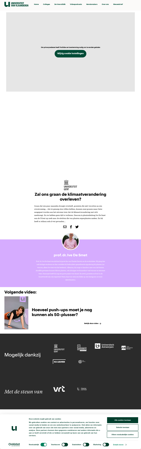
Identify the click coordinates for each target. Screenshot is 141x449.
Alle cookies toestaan (122, 420)
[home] (16, 4)
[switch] (65, 444)
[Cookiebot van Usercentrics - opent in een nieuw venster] (14, 444)
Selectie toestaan (122, 427)
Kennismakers (91, 4)
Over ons (105, 4)
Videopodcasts (76, 4)
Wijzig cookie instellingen (70, 54)
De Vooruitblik (60, 4)
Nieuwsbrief (118, 4)
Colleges (46, 4)
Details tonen (118, 445)
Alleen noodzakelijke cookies (122, 434)
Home (36, 4)
